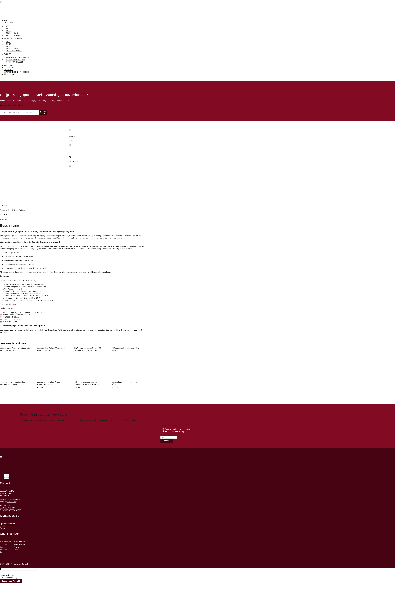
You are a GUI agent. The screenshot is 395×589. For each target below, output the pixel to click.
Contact (8, 70)
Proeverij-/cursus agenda (19, 57)
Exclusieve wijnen (13, 38)
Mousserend (12, 33)
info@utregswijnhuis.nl (12, 499)
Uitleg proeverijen (15, 60)
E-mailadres (168, 435)
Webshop (8, 23)
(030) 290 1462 (11, 502)
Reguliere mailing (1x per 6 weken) (178, 429)
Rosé (8, 31)
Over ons (8, 67)
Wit (8, 26)
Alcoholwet (3, 528)
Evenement (17, 100)
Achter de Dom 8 (5, 493)
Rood (8, 28)
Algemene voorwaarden (8, 523)
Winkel (8, 100)
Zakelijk (8, 65)
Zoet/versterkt (14, 35)
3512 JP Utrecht (5, 495)
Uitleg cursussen (15, 62)
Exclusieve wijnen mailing (174, 431)
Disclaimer (3, 526)
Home (6, 20)
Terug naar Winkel (10, 581)
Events (7, 54)
